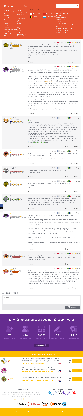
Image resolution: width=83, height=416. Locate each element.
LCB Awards (20, 26)
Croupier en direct (7, 20)
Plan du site (64, 411)
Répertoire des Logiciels (8, 26)
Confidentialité (36, 411)
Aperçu (76, 361)
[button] (59, 363)
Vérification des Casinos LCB (21, 35)
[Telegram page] (50, 393)
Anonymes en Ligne (21, 19)
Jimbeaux (12, 67)
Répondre (76, 62)
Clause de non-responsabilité (23, 411)
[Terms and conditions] (33, 404)
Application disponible (20, 15)
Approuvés (59, 26)
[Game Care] (21, 404)
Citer (68, 62)
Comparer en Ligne (7, 34)
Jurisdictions (59, 15)
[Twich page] (64, 393)
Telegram (19, 28)
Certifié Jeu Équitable (62, 22)
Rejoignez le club (40, 345)
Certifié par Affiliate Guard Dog (64, 24)
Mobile (22, 10)
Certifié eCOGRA (60, 19)
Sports (19, 30)
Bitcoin (6, 23)
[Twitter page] (60, 393)
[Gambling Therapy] (55, 404)
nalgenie (12, 197)
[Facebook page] (55, 393)
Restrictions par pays (62, 13)
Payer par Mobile (22, 12)
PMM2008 (13, 168)
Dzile (9, 369)
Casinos (9, 6)
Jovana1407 (11, 378)
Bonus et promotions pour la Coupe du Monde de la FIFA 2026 (37, 380)
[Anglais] (58, 42)
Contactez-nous (28, 399)
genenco (12, 152)
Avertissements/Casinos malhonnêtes (9, 30)
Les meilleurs (9, 18)
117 (69, 370)
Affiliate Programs (61, 32)
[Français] (69, 42)
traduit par (73, 42)
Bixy (9, 360)
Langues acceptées (61, 17)
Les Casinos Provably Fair (63, 30)
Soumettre (74, 307)
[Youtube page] (74, 393)
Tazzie (11, 118)
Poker (18, 32)
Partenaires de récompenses (64, 28)
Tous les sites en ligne (9, 11)
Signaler (32, 62)
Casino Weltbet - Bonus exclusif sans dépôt (33, 363)
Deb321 (12, 269)
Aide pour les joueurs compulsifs (51, 411)
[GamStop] (64, 404)
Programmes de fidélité (21, 22)
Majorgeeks (48, 82)
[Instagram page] (69, 393)
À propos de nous (14, 399)
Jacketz (12, 43)
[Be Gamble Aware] (45, 404)
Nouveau (9, 15)
